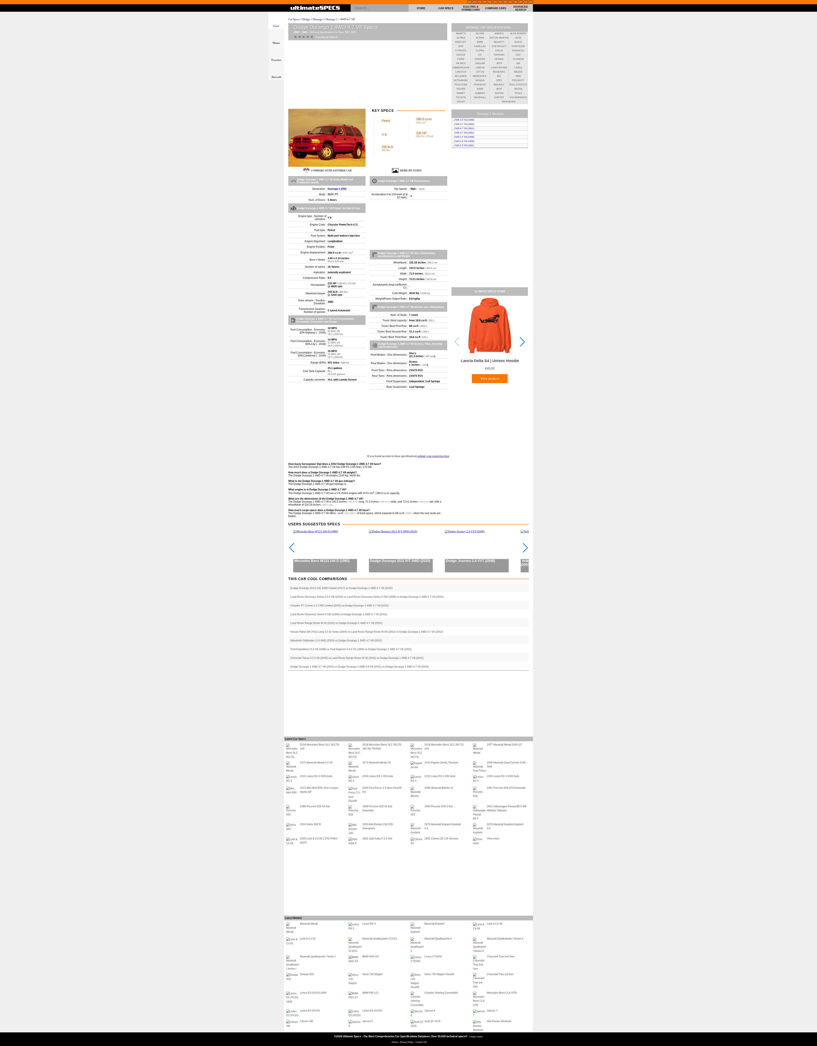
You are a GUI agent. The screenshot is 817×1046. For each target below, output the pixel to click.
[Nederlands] (515, 2)
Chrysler (518, 46)
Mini (518, 76)
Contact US (421, 1042)
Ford (460, 59)
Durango (318, 19)
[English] (469, 2)
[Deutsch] (480, 2)
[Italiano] (505, 2)
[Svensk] (485, 2)
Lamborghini (461, 67)
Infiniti (461, 63)
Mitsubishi (461, 80)
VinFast (499, 97)
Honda (499, 59)
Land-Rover (499, 67)
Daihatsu (518, 50)
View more (509, 101)
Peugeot (518, 80)
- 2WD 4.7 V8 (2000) (463, 124)
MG (499, 76)
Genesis (480, 59)
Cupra (480, 50)
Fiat (518, 54)
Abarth (461, 33)
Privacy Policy (407, 1042)
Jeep (499, 63)
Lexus (518, 67)
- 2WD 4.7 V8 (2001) (463, 128)
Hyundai (518, 59)
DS (480, 54)
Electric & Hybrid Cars (471, 8)
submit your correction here (433, 456)
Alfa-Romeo (518, 33)
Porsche (480, 84)
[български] (510, 2)
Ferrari (499, 54)
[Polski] (520, 2)
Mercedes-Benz (480, 77)
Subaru (480, 93)
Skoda (518, 89)
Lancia (480, 67)
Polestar (460, 84)
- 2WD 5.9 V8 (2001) (463, 145)
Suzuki (499, 93)
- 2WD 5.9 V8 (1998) (463, 141)
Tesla (518, 93)
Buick (518, 42)
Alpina (461, 37)
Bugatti (499, 42)
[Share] (812, 267)
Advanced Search (520, 8)
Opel (499, 80)
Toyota (461, 97)
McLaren (461, 76)
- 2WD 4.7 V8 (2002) (463, 132)
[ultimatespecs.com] (315, 8)
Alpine (480, 37)
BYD (460, 46)
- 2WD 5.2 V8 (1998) (463, 137)
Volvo (461, 101)
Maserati (499, 71)
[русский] (500, 2)
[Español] (495, 2)
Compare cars (495, 8)
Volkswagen (518, 97)
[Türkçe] (531, 2)
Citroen (460, 50)
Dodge (306, 19)
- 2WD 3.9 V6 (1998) (463, 120)
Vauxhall (480, 97)
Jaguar (480, 63)
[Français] (475, 2)
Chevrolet (499, 46)
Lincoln (461, 71)
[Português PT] (490, 2)
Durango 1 (332, 19)
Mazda (518, 71)
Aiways (499, 33)
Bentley (460, 42)
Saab (480, 89)
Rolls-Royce (518, 84)
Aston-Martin (499, 37)
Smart (461, 93)
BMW (480, 42)
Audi (518, 37)
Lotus (480, 71)
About (395, 1042)
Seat (499, 89)
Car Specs (445, 8)
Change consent (476, 1036)
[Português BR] (526, 2)
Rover (461, 89)
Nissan (480, 80)
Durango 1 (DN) (337, 188)
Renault (499, 84)
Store (421, 8)
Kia (518, 63)
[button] (522, 341)
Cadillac (480, 46)
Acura (480, 33)
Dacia (499, 50)
